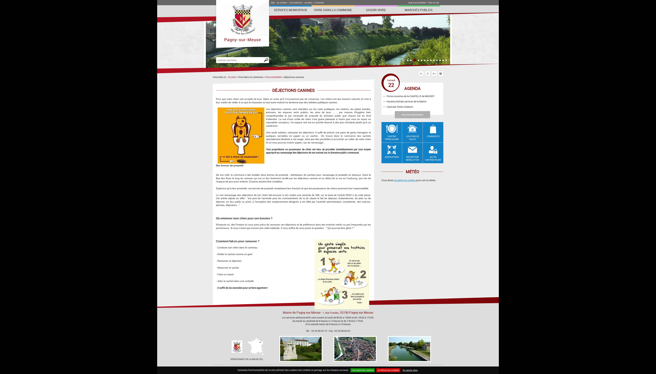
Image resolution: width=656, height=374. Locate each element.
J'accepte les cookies (362, 370)
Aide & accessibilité (417, 2)
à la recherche (295, 2)
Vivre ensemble (273, 77)
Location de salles (412, 138)
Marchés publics (419, 10)
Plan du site (433, 2)
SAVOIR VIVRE (376, 10)
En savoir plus (410, 370)
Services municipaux (290, 10)
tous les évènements (412, 114)
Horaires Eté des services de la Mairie (406, 101)
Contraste (319, 2)
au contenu (282, 2)
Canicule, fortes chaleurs (400, 106)
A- (421, 73)
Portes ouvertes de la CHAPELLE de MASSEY (410, 96)
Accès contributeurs (433, 158)
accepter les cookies (405, 180)
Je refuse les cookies (388, 370)
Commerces (433, 136)
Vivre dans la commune (333, 10)
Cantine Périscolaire (392, 138)
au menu (308, 2)
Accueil (232, 77)
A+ (434, 73)
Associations (392, 157)
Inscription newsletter (412, 158)
